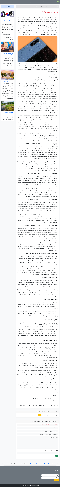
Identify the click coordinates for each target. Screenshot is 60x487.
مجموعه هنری (22, 2)
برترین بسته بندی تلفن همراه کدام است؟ (7, 54)
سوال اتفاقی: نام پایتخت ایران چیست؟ (50, 450)
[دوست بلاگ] (55, 1)
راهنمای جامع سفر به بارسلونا (8, 81)
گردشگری (27, 2)
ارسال (56, 456)
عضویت (56, 480)
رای (39, 415)
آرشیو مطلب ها (46, 2)
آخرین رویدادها (15, 2)
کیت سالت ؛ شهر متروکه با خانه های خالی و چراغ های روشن (8, 113)
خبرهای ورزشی (39, 2)
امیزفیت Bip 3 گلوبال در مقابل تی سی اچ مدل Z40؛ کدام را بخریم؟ (7, 21)
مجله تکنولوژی (33, 2)
